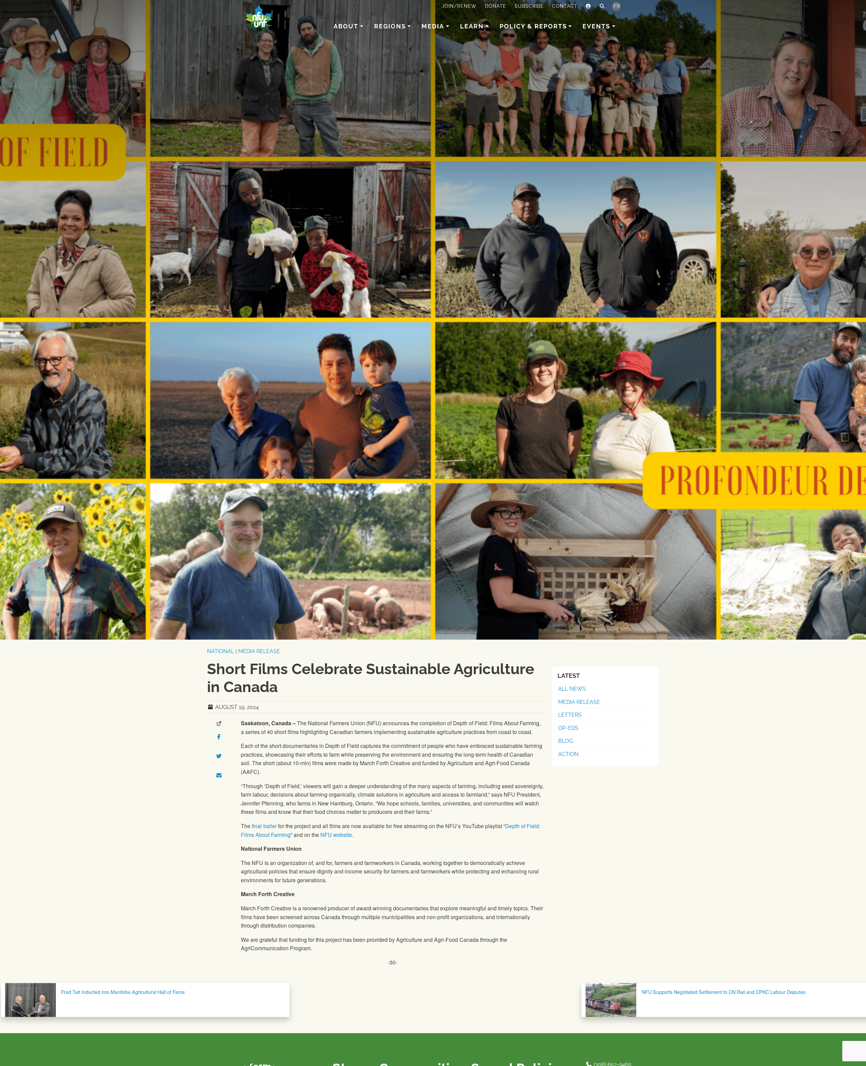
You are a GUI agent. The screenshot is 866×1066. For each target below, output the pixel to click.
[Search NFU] (602, 6)
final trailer (264, 826)
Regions (390, 26)
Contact (564, 6)
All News (572, 689)
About (346, 26)
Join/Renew (459, 6)
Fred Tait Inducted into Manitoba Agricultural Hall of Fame (123, 991)
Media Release (259, 651)
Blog (565, 741)
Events (596, 26)
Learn (472, 26)
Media (432, 26)
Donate (495, 6)
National (220, 651)
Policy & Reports (533, 26)
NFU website (336, 835)
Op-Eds (568, 728)
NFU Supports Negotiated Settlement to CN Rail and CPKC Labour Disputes (723, 991)
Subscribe (529, 6)
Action (568, 754)
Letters (570, 715)
